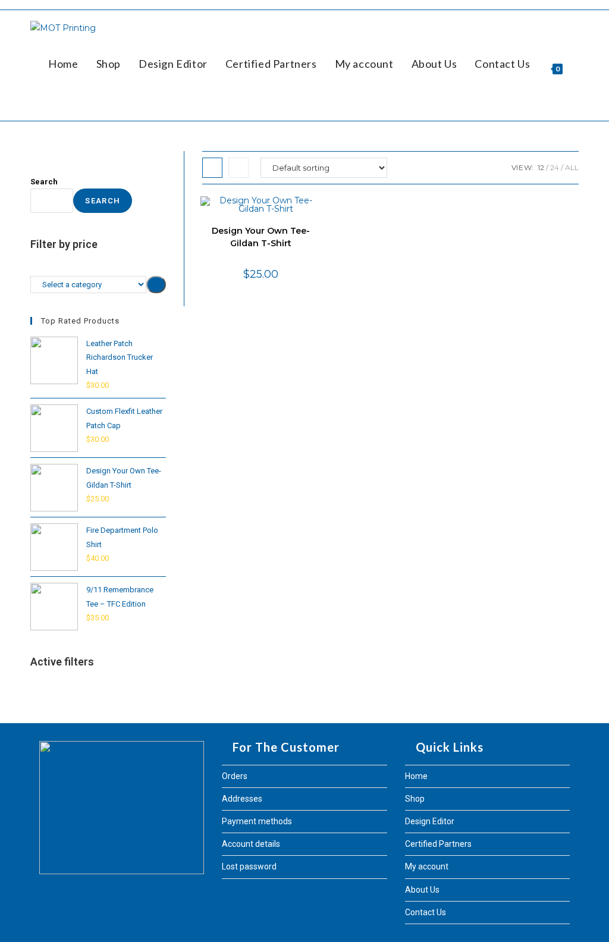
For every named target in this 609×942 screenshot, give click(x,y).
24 (554, 167)
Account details (251, 844)
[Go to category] (156, 284)
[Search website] (52, 103)
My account (426, 866)
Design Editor (429, 821)
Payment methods (257, 821)
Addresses (242, 798)
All (572, 167)
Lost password (249, 866)
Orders (234, 776)
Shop (415, 798)
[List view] (238, 168)
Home (416, 776)
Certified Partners (438, 844)
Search (44, 181)
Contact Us (425, 912)
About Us (422, 889)
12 (541, 167)
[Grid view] (212, 168)
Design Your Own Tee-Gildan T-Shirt (261, 237)
